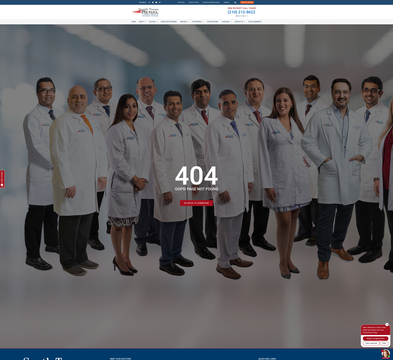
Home (134, 21)
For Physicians (212, 21)
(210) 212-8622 (241, 12)
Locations (225, 21)
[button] (235, 2)
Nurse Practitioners (169, 21)
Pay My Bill (181, 2)
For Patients (197, 21)
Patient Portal (194, 2)
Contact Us (239, 21)
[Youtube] (156, 2)
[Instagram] (159, 2)
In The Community (254, 21)
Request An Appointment (211, 2)
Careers (226, 2)
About (141, 21)
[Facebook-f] (149, 2)
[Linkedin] (152, 2)
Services (183, 21)
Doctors (152, 21)
